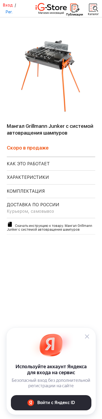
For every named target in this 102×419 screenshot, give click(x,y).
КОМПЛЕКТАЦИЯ (26, 191)
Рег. (9, 12)
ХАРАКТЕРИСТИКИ (28, 177)
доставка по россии (33, 208)
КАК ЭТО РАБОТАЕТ (28, 163)
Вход (8, 5)
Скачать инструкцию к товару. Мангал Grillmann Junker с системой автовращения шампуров (49, 227)
